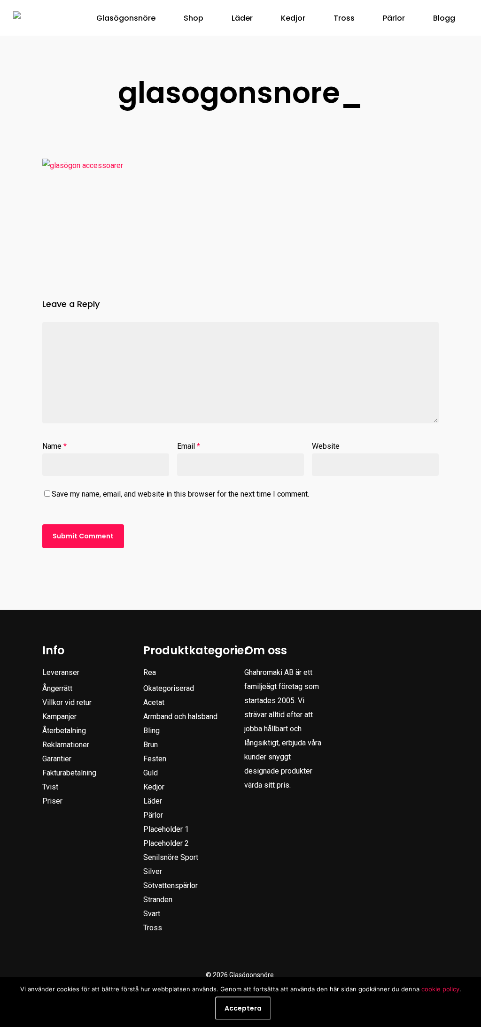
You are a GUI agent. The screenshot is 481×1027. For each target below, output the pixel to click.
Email (188, 446)
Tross (152, 927)
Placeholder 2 (166, 843)
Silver (152, 871)
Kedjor (153, 786)
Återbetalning (64, 730)
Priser (52, 801)
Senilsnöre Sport (170, 857)
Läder (152, 801)
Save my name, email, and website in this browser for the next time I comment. (180, 494)
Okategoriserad (168, 688)
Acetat (153, 702)
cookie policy (440, 989)
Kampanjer (59, 716)
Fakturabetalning (69, 772)
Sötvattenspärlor (170, 885)
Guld (150, 772)
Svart (151, 913)
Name (54, 446)
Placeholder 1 (166, 829)
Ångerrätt (57, 688)
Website (326, 446)
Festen (154, 758)
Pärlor (153, 815)
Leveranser (60, 672)
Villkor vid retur (67, 702)
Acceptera (243, 1008)
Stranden (157, 899)
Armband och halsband (180, 716)
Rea (149, 672)
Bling (151, 730)
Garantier (56, 758)
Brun (150, 744)
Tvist (50, 786)
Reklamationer (65, 744)
